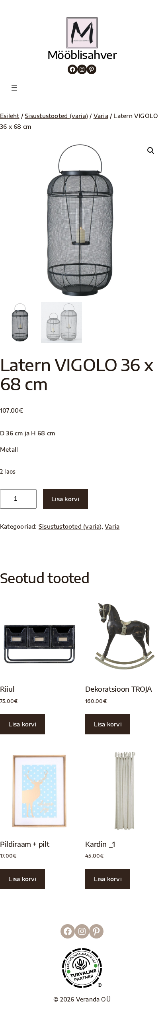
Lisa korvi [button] (22, 724)
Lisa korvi (65, 498)
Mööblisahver (82, 54)
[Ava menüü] (14, 87)
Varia (101, 115)
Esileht (10, 115)
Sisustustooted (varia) (56, 115)
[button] (151, 151)
